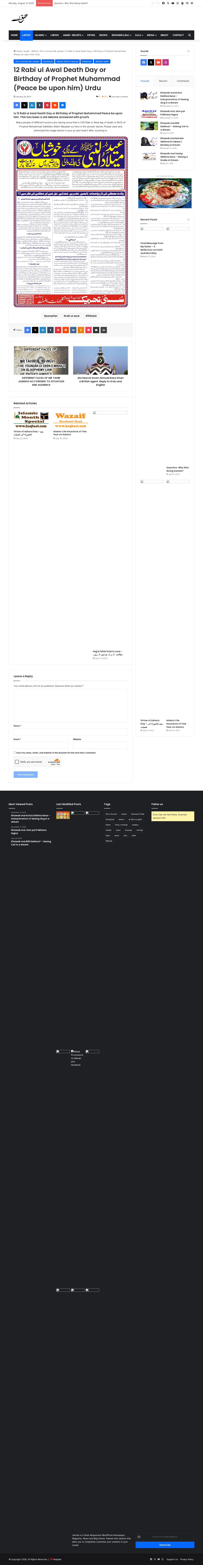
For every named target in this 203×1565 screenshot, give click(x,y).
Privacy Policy (186, 1559)
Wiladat (92, 315)
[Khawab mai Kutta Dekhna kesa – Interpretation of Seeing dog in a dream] (149, 95)
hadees (135, 825)
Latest (26, 35)
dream (121, 819)
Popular (145, 80)
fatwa (108, 825)
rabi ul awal (72, 315)
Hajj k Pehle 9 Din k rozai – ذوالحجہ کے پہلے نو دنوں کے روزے (108, 653)
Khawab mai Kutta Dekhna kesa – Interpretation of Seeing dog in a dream (174, 97)
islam (118, 830)
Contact (178, 35)
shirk (134, 835)
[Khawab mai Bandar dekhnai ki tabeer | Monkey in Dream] (149, 141)
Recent (163, 80)
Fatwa (91, 35)
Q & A (138, 35)
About (164, 35)
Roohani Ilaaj (120, 35)
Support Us (172, 1559)
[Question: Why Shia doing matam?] (177, 345)
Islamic (39, 35)
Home (14, 35)
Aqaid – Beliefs (72, 35)
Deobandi (48, 61)
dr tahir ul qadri (135, 819)
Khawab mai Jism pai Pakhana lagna (172, 113)
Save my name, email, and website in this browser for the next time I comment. (56, 752)
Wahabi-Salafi (102, 61)
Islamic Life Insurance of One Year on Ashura (70, 433)
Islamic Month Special (67, 61)
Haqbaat (57, 1559)
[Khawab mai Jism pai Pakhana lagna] (149, 114)
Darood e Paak (137, 814)
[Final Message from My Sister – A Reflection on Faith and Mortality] (152, 233)
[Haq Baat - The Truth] (19, 18)
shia (125, 835)
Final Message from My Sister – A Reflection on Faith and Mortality (152, 248)
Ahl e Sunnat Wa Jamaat (52, 51)
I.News (55, 35)
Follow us (157, 804)
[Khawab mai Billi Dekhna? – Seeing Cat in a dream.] (149, 126)
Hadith (108, 830)
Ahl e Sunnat (111, 814)
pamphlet (51, 315)
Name (17, 726)
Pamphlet (86, 61)
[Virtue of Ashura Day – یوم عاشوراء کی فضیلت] (31, 419)
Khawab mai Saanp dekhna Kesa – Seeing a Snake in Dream (174, 157)
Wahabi (109, 841)
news (116, 835)
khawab (128, 830)
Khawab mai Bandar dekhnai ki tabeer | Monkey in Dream (172, 142)
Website (77, 739)
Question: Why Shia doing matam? (177, 469)
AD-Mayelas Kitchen (165, 176)
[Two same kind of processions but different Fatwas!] (78, 1168)
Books (103, 35)
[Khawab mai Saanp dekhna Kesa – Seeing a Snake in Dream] (149, 156)
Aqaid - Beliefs (31, 51)
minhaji (140, 830)
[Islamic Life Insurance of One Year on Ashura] (70, 419)
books (124, 814)
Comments (183, 80)
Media (150, 35)
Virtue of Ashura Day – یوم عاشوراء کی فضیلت (76, 3)
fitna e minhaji (121, 825)
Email (17, 739)
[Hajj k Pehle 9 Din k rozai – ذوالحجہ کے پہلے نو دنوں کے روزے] (110, 529)
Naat (108, 835)
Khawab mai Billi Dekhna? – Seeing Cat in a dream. (174, 126)
